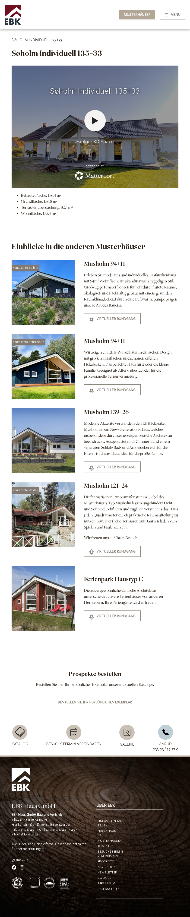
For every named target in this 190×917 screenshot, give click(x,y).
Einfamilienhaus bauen (107, 823)
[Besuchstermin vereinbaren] (73, 732)
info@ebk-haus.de (25, 834)
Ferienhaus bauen (107, 833)
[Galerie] (127, 732)
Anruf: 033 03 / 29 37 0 (165, 747)
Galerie (127, 744)
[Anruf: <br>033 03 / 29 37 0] (165, 732)
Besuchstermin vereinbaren (73, 744)
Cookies (104, 878)
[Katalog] (19, 732)
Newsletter (107, 872)
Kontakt (104, 846)
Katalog (20, 744)
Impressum (106, 883)
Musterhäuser (107, 841)
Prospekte (106, 861)
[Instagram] (22, 867)
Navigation (107, 867)
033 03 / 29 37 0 (29, 829)
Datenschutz (107, 889)
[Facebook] (14, 867)
